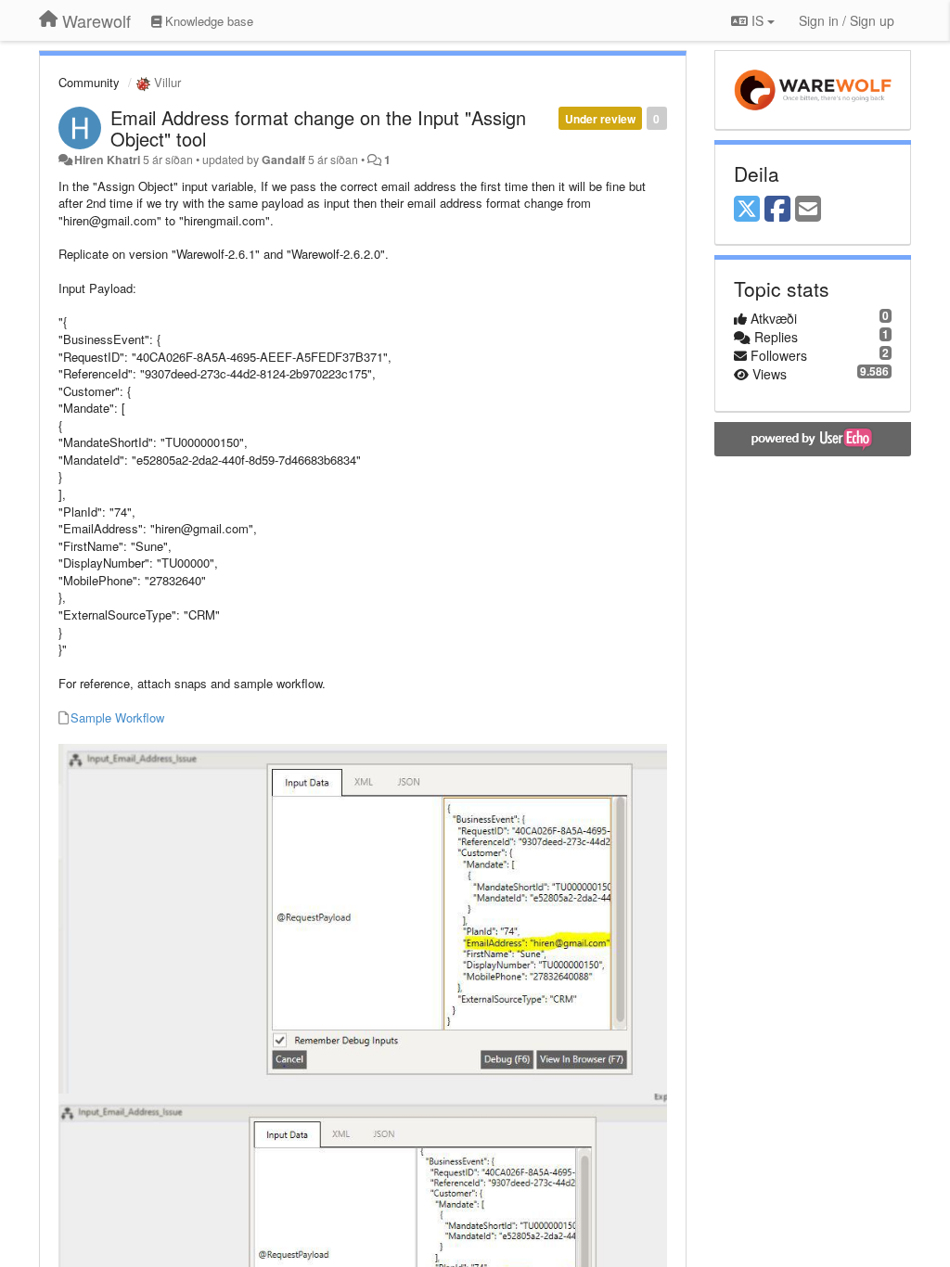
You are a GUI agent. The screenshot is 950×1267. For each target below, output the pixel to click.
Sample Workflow (117, 717)
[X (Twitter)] (747, 209)
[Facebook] (777, 209)
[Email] (808, 209)
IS (757, 20)
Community (89, 82)
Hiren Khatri (107, 159)
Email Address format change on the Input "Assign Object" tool (318, 128)
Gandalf (283, 159)
